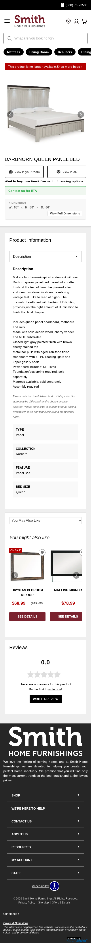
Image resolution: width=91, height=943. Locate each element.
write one (54, 689)
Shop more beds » (70, 66)
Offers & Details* (62, 902)
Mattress (13, 52)
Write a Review (45, 699)
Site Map (43, 902)
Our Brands (11, 913)
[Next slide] (76, 575)
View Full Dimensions (65, 213)
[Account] (76, 21)
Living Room (39, 52)
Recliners (65, 52)
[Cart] (84, 21)
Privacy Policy (26, 902)
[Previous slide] (14, 575)
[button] (7, 21)
